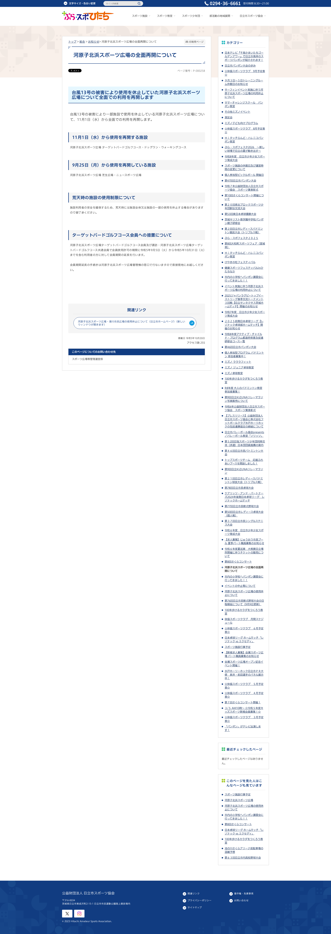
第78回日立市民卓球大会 (239, 487)
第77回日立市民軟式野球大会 (242, 506)
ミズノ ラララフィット (238, 361)
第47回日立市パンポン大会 (240, 180)
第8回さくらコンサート (238, 561)
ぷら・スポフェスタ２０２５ (241, 238)
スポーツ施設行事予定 (237, 647)
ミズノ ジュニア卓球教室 (239, 367)
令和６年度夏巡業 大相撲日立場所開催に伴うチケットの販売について (244, 552)
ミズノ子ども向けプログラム (241, 123)
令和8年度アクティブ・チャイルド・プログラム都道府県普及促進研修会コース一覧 (244, 338)
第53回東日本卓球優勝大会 (240, 214)
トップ (72, 41)
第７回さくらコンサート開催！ (243, 702)
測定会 (228, 117)
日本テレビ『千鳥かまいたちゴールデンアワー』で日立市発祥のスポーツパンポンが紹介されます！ (244, 56)
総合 (82, 41)
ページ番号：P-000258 (191, 70)
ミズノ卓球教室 (234, 373)
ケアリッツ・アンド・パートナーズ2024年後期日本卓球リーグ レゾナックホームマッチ (244, 497)
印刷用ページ (196, 42)
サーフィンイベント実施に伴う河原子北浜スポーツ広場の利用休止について (244, 93)
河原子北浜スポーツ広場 (239, 800)
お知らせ (93, 41)
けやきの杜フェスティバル (240, 262)
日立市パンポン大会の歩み (240, 65)
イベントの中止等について (240, 585)
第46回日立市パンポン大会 (240, 347)
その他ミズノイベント (237, 111)
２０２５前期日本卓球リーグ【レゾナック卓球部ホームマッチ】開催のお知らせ (244, 325)
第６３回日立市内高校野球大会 (243, 857)
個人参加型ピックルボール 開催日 (244, 174)
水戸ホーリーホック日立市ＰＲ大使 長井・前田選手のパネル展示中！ (244, 675)
